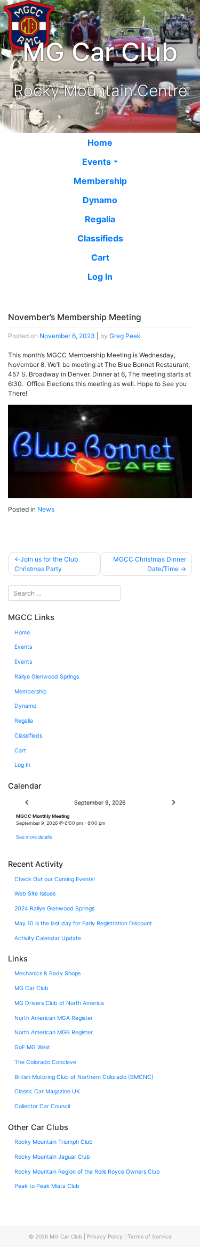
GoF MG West (32, 1047)
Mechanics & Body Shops (47, 973)
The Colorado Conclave (45, 1062)
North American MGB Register (53, 1032)
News (45, 509)
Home (100, 142)
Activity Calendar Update (47, 938)
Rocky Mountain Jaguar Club (52, 1156)
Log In (100, 276)
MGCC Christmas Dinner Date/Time (149, 564)
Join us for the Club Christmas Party (46, 564)
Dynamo (100, 200)
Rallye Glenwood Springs (46, 676)
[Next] (173, 803)
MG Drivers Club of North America (59, 1003)
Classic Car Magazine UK (47, 1091)
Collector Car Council (42, 1106)
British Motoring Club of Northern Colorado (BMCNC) (84, 1077)
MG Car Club (31, 988)
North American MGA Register (53, 1018)
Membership (100, 180)
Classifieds (100, 238)
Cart (100, 257)
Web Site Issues (34, 893)
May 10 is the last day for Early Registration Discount (83, 923)
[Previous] (26, 803)
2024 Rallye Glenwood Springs (54, 908)
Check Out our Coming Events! (54, 879)
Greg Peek (125, 336)
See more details (34, 837)
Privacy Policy (105, 1236)
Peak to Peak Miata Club (46, 1186)
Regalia (100, 219)
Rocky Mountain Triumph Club (53, 1142)
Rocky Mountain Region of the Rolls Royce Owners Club (87, 1171)
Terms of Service (149, 1236)
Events (96, 161)
